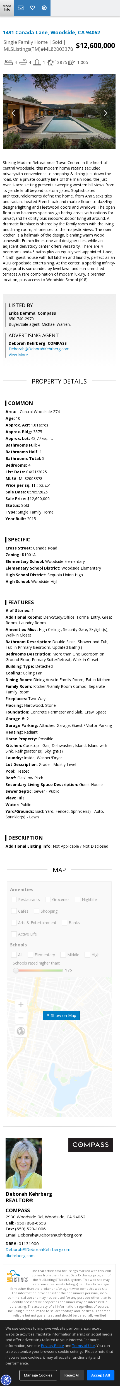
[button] (6, 1380)
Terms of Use (83, 1345)
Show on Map (63, 1015)
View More (18, 354)
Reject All (72, 1375)
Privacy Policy (52, 1345)
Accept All (100, 1375)
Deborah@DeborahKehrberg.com (39, 348)
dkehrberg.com (20, 1255)
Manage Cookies (38, 1375)
